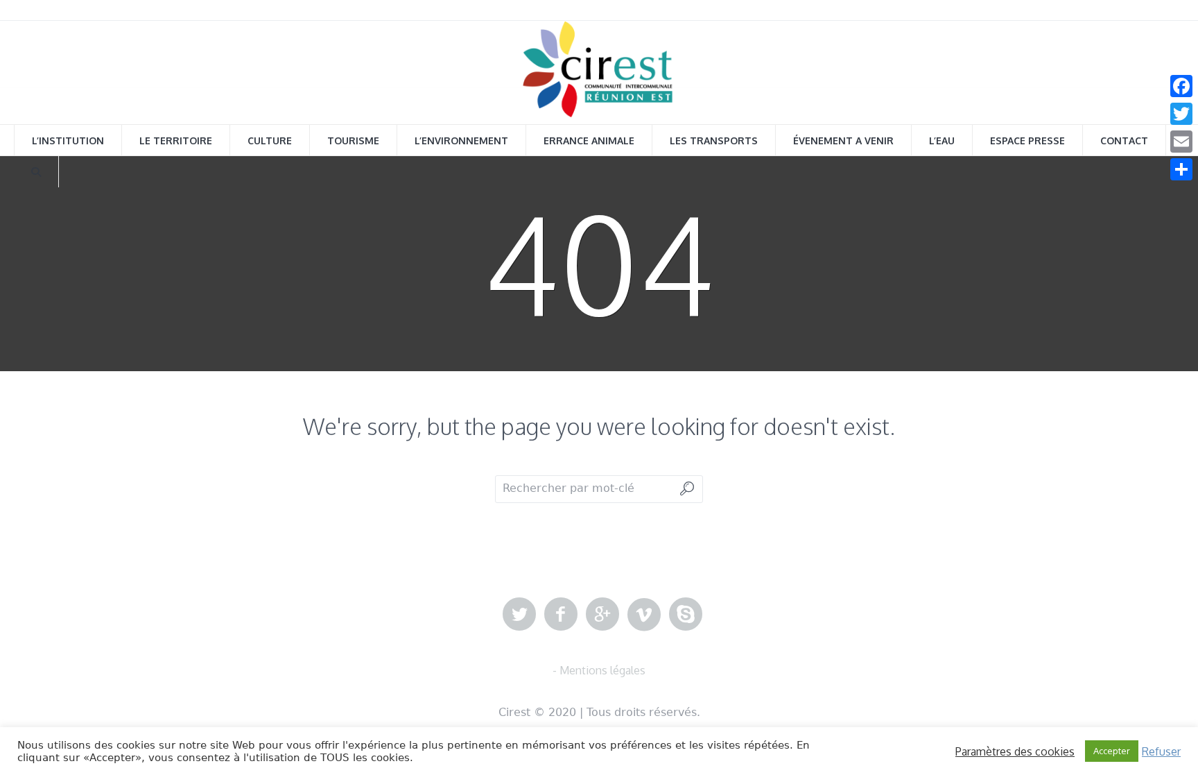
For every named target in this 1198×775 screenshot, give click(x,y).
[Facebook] (561, 614)
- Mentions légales (599, 670)
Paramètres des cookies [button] (1015, 751)
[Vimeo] (644, 614)
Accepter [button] (1111, 750)
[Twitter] (519, 614)
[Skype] (685, 614)
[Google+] (602, 614)
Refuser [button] (1161, 751)
